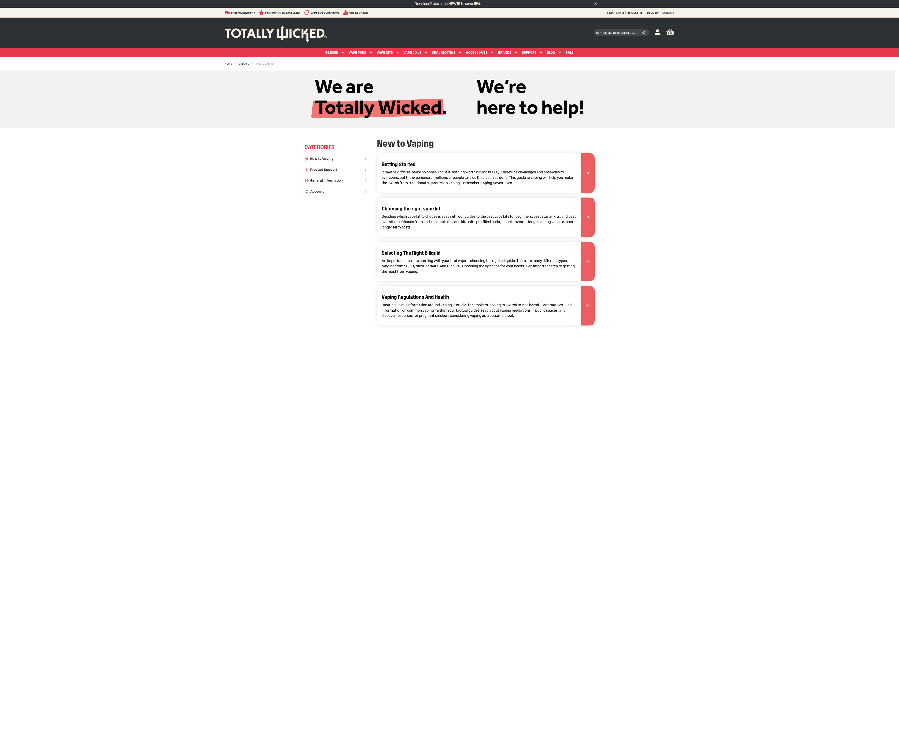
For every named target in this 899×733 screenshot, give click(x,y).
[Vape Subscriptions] (307, 12)
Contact (668, 12)
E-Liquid (331, 52)
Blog (551, 52)
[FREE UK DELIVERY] (228, 12)
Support (529, 52)
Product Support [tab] (323, 170)
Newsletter (636, 12)
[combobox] (621, 32)
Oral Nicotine (443, 52)
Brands (504, 52)
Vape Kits (385, 52)
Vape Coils (412, 52)
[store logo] (276, 33)
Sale (570, 52)
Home (228, 63)
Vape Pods (357, 52)
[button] (657, 33)
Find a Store (615, 12)
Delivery (653, 12)
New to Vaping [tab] (322, 159)
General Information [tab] (326, 180)
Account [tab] (317, 191)
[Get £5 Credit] (346, 12)
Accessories (477, 52)
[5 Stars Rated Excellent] (262, 12)
